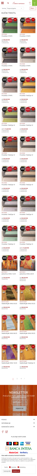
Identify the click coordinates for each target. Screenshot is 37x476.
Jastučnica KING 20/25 (27, 274)
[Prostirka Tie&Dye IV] (28, 85)
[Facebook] (2, 432)
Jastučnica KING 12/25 (9, 274)
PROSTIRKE (4, 34)
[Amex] (22, 443)
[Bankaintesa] (18, 448)
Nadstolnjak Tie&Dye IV (27, 363)
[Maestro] (9, 443)
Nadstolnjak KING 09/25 (27, 333)
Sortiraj (4, 8)
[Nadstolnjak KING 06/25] (9, 322)
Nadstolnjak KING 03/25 (9, 303)
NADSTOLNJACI (5, 301)
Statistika (13, 467)
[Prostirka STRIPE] (9, 25)
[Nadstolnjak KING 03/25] (9, 293)
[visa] (28, 443)
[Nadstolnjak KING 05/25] (28, 293)
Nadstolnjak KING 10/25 (9, 363)
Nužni (6, 467)
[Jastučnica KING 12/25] (9, 263)
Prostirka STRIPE (7, 36)
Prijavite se (19, 408)
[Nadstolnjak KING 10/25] (9, 352)
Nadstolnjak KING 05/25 (27, 303)
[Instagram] (6, 432)
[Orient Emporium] (18, 3)
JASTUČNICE (4, 272)
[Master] (15, 443)
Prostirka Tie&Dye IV (26, 95)
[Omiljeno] (30, 3)
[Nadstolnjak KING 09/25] (28, 322)
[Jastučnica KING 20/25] (28, 263)
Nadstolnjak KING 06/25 (9, 333)
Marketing (22, 467)
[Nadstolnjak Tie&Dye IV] (28, 352)
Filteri (32, 8)
